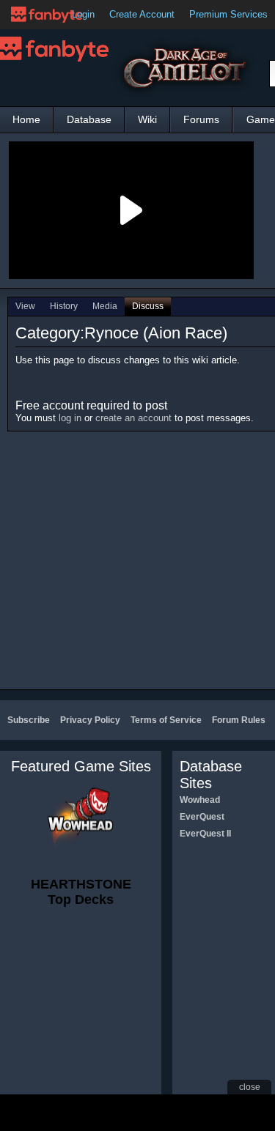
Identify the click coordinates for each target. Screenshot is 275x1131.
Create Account (142, 14)
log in (70, 417)
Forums (201, 119)
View (25, 306)
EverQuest (202, 817)
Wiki (147, 119)
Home (26, 119)
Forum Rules (238, 720)
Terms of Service (166, 720)
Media (104, 306)
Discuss (148, 306)
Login (83, 14)
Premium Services (228, 14)
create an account (133, 417)
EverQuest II (205, 833)
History (64, 306)
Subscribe (28, 720)
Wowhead (200, 800)
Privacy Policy (90, 720)
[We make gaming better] (47, 14)
